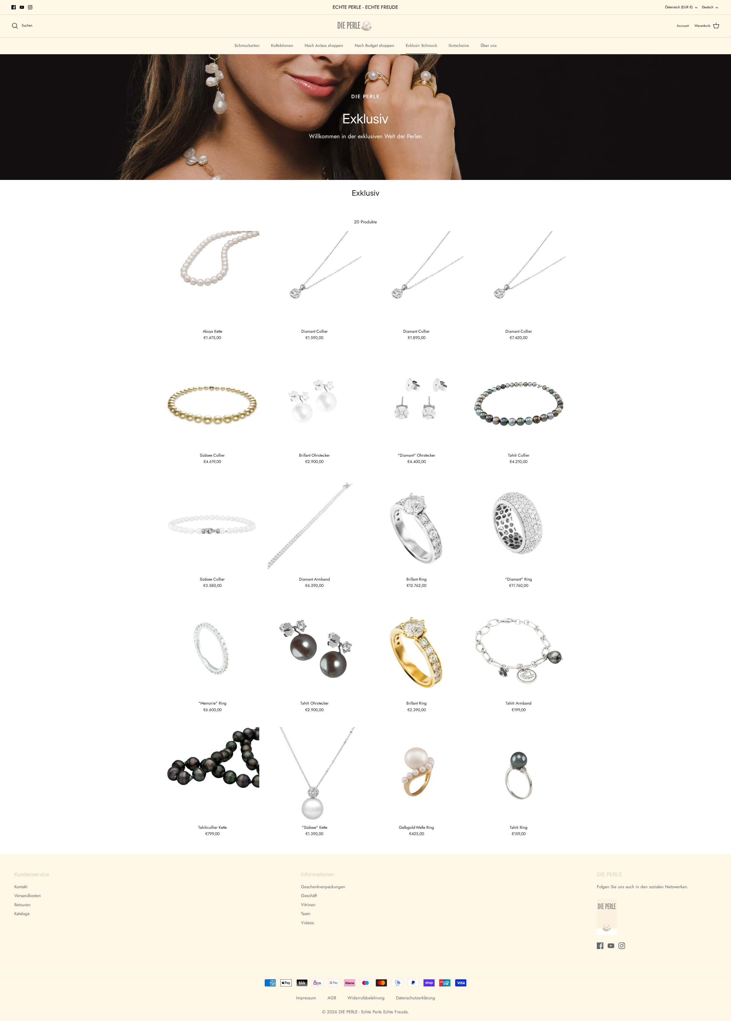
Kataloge (22, 913)
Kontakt (20, 887)
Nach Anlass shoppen (324, 45)
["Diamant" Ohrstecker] (416, 402)
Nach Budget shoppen (374, 45)
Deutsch (707, 7)
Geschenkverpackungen (323, 887)
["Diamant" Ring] (519, 526)
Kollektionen (282, 45)
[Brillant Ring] (416, 526)
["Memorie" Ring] (212, 650)
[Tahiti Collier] (519, 402)
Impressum (306, 998)
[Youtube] (22, 7)
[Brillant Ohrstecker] (315, 402)
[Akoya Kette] (212, 278)
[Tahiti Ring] (519, 774)
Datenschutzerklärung (415, 998)
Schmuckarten (247, 45)
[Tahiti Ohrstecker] (315, 650)
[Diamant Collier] (315, 278)
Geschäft (309, 895)
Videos (307, 923)
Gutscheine (459, 45)
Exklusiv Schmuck (421, 45)
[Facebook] (13, 7)
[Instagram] (30, 7)
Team (305, 913)
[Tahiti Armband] (519, 650)
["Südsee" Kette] (315, 774)
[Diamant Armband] (315, 526)
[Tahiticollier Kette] (212, 774)
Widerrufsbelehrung (366, 998)
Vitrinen (308, 905)
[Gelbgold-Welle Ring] (416, 774)
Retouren (22, 905)
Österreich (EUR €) (679, 7)
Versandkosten (27, 895)
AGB (332, 998)
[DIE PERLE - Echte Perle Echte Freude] (355, 26)
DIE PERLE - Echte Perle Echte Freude (373, 1012)
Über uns (489, 45)
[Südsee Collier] (212, 402)
